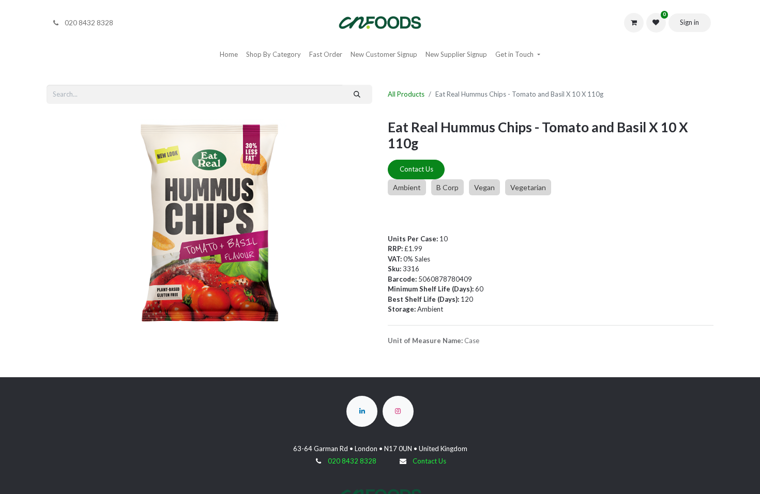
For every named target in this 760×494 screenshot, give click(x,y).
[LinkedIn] (361, 411)
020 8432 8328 (352, 461)
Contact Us (416, 169)
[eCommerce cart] (634, 23)
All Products (406, 94)
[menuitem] (229, 54)
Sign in (689, 22)
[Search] (357, 94)
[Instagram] (398, 411)
